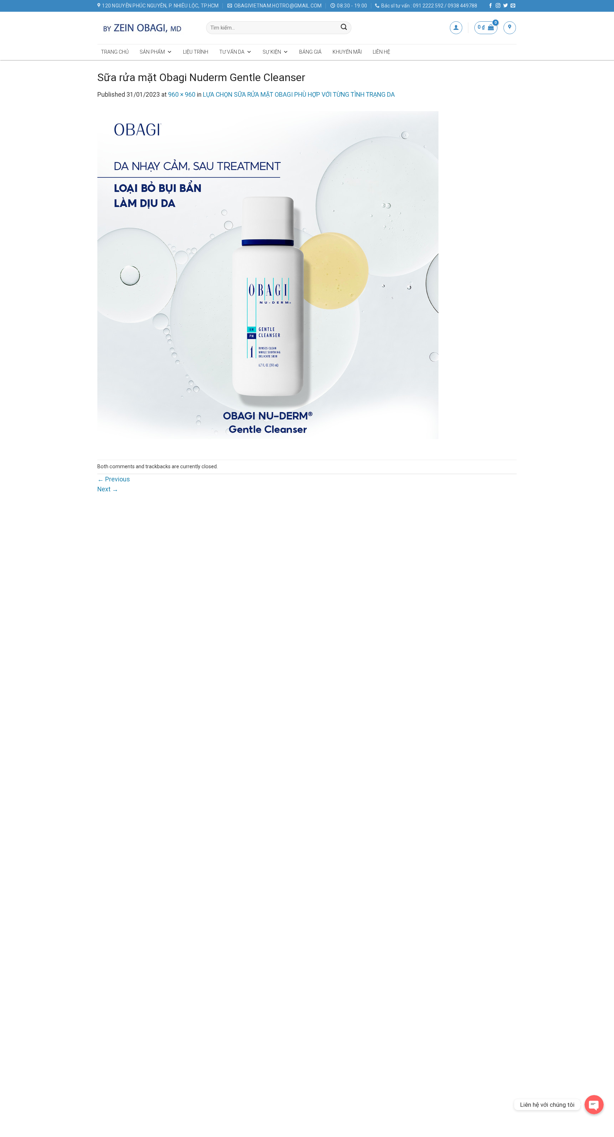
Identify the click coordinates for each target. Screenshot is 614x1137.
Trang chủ (115, 52)
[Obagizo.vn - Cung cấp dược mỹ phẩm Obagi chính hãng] (146, 28)
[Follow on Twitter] (505, 6)
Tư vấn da (231, 52)
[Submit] (344, 27)
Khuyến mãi (347, 52)
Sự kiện (272, 52)
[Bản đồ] (509, 27)
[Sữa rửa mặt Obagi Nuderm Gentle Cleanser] (267, 279)
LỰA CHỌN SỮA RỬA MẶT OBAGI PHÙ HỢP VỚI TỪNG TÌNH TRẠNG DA (299, 94)
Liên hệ (381, 52)
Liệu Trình (195, 52)
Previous (113, 479)
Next (107, 489)
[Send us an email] (513, 6)
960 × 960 (181, 94)
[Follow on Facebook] (490, 6)
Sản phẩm (152, 52)
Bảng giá (310, 52)
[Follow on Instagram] (498, 6)
